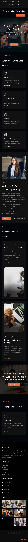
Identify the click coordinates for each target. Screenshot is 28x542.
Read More (7, 432)
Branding (14, 244)
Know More (7, 85)
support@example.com (19, 1)
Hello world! (9, 418)
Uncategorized (8, 414)
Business (7, 244)
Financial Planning (9, 139)
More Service (5, 65)
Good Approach (9, 98)
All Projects (5, 236)
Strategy (6, 118)
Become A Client (14, 384)
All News (21, 407)
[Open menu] (4, 15)
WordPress (23, 539)
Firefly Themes (20, 537)
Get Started (14, 44)
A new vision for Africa (14, 11)
